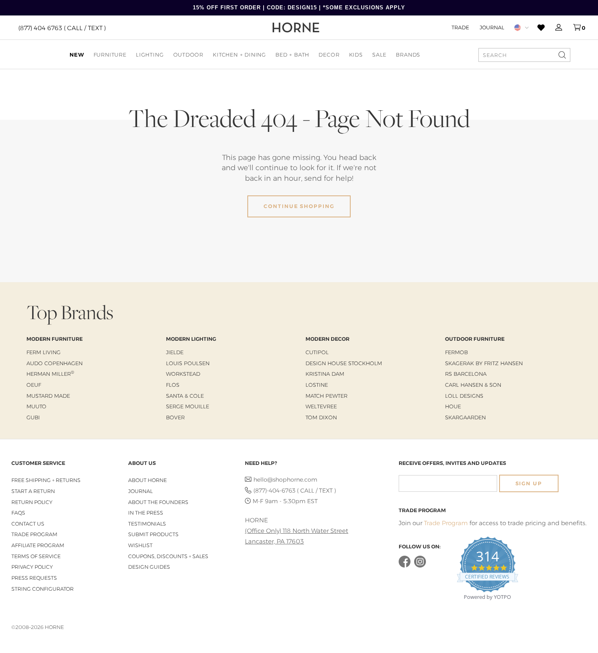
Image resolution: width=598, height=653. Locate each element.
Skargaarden (465, 417)
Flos (172, 384)
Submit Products (153, 534)
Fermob (456, 352)
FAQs (18, 513)
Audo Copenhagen (54, 363)
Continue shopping (299, 206)
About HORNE (147, 480)
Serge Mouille (187, 406)
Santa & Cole (185, 395)
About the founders (158, 502)
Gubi (33, 417)
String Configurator (42, 589)
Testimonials (147, 524)
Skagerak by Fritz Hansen (484, 363)
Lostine (317, 384)
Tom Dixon (321, 417)
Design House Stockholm (344, 363)
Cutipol (317, 352)
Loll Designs (464, 395)
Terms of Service (36, 556)
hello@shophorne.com (285, 479)
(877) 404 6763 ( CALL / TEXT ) (62, 27)
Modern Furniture (54, 339)
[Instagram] (420, 566)
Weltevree (321, 406)
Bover (175, 417)
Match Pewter (326, 395)
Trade (460, 27)
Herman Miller (50, 373)
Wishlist (140, 545)
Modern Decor (327, 339)
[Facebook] (404, 566)
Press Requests (34, 578)
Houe (453, 406)
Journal (492, 27)
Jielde (174, 352)
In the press (145, 513)
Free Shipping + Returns (46, 480)
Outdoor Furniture (474, 339)
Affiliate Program (37, 545)
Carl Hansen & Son (473, 384)
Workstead (183, 373)
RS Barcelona (466, 373)
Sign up (528, 483)
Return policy (31, 502)
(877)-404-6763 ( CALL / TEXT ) (294, 490)
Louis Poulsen (188, 363)
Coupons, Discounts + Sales (168, 556)
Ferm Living (43, 352)
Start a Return (33, 491)
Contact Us (27, 524)
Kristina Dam (325, 373)
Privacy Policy (32, 567)
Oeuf (33, 384)
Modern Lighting (191, 339)
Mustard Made (48, 395)
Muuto (36, 406)
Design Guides (149, 567)
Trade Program (34, 534)
